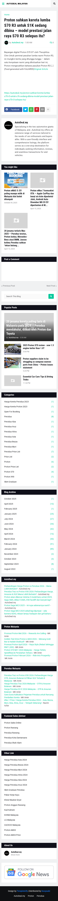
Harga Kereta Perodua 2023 (29, 402)
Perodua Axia (29, 437)
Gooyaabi (46, 891)
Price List (29, 457)
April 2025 (29, 504)
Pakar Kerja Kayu (11, 795)
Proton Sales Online (12, 723)
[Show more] (48, 109)
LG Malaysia (9, 820)
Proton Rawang (11, 728)
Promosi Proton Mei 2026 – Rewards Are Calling (25, 633)
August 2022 (29, 569)
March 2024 (29, 539)
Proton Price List (29, 467)
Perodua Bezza (29, 442)
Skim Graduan (29, 482)
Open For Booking (29, 412)
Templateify (22, 891)
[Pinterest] (36, 109)
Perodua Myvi (29, 447)
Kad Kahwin (9, 810)
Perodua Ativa (29, 432)
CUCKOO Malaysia (12, 825)
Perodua (29, 416)
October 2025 (29, 499)
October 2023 (29, 559)
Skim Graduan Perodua (14, 790)
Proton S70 (29, 472)
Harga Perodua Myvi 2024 (15, 770)
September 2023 (29, 564)
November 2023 (29, 554)
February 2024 (29, 544)
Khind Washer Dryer (12, 800)
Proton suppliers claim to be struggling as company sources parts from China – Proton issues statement (38, 363)
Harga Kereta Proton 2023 (29, 406)
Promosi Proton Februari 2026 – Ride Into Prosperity (27, 655)
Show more (15, 855)
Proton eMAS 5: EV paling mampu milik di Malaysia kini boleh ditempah (14, 195)
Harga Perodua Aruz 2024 (15, 785)
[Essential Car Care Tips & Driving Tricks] (12, 380)
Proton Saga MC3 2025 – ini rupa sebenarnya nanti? (27, 605)
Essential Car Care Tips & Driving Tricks (38, 378)
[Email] (42, 109)
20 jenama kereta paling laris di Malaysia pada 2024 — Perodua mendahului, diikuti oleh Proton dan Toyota (28, 327)
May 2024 (29, 529)
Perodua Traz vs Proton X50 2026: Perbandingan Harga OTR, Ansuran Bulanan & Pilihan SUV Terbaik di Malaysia (28, 678)
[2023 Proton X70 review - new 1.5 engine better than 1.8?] (12, 349)
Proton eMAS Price (12, 835)
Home (6, 15)
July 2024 (29, 519)
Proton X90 (29, 477)
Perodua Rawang (11, 733)
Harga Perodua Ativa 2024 (15, 775)
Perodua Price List (29, 451)
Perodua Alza (29, 422)
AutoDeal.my (21, 122)
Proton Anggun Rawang (14, 805)
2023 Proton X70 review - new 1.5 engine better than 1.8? (38, 347)
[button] (3, 3)
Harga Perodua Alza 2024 (15, 780)
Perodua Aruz (29, 426)
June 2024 (29, 524)
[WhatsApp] (31, 109)
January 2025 (29, 514)
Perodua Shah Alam (13, 743)
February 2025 (29, 509)
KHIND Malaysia (11, 815)
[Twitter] (25, 109)
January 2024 (29, 549)
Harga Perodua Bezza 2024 (16, 765)
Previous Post (9, 286)
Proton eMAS (10, 830)
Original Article (41, 69)
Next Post (51, 286)
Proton (29, 462)
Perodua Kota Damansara (15, 738)
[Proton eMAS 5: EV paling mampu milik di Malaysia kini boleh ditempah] (16, 180)
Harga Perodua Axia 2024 (15, 760)
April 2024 (29, 534)
